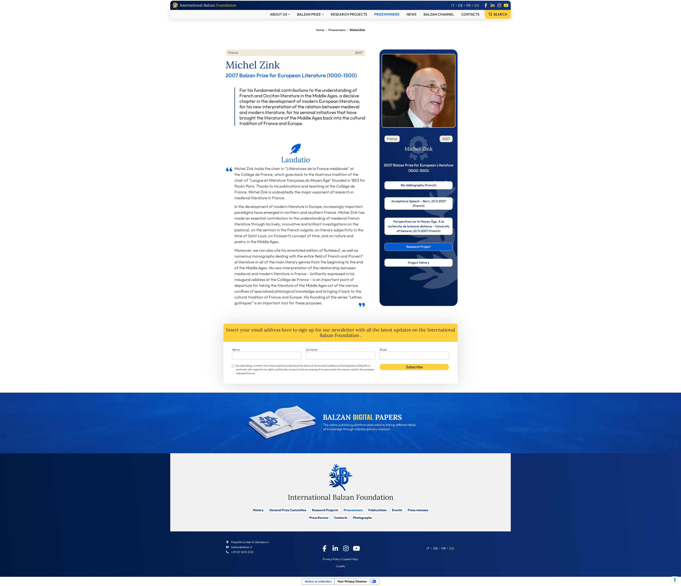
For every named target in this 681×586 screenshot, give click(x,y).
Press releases (418, 510)
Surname (311, 349)
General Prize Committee (287, 510)
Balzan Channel (438, 14)
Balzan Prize (309, 14)
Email (383, 349)
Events (397, 510)
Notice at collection (318, 581)
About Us (278, 14)
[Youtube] (506, 5)
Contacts (470, 14)
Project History (418, 263)
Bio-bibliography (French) (418, 185)
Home (320, 30)
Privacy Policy (331, 559)
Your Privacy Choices (352, 581)
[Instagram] (499, 5)
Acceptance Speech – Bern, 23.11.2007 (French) (418, 203)
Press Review (318, 518)
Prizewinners (386, 14)
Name (236, 349)
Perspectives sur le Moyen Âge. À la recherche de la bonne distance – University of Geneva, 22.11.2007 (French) (419, 226)
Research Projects (349, 14)
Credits (340, 566)
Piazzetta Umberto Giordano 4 (250, 542)
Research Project (418, 247)
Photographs (362, 518)
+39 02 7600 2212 (242, 552)
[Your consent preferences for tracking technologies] (674, 579)
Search (500, 14)
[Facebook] (485, 5)
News (411, 14)
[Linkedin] (492, 5)
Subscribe (414, 366)
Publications (377, 510)
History (258, 510)
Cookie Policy (350, 559)
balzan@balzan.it (241, 547)
